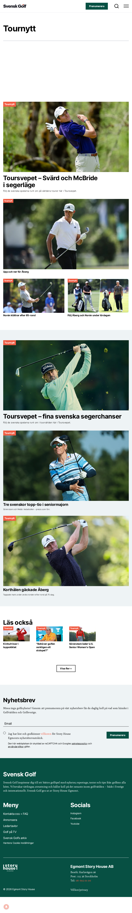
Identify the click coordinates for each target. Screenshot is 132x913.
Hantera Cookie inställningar (18, 842)
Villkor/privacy (79, 890)
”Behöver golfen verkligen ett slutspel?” (45, 647)
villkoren (46, 734)
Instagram (76, 813)
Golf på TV (10, 832)
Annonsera (10, 820)
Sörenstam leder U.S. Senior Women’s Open (82, 645)
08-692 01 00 (83, 880)
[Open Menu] (126, 6)
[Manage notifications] (6, 906)
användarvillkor (16, 746)
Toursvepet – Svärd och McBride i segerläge (50, 181)
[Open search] (115, 6)
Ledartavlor (10, 826)
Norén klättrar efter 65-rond (19, 315)
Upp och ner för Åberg (16, 271)
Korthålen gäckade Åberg (26, 589)
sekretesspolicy (80, 743)
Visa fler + (66, 668)
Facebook (76, 818)
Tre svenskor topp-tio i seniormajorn (35, 504)
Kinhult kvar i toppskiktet (11, 645)
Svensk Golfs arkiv (15, 838)
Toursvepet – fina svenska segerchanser (62, 416)
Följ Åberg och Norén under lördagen (89, 315)
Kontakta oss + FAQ (15, 813)
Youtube (75, 823)
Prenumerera (96, 6)
